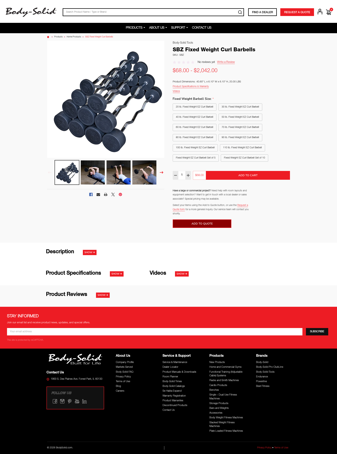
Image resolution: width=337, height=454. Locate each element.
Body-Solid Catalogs (174, 386)
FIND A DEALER (262, 12)
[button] (75, 359)
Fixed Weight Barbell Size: (193, 99)
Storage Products (218, 403)
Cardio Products (218, 385)
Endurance (262, 377)
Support (178, 28)
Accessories (215, 413)
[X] (113, 194)
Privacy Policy (123, 377)
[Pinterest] (120, 194)
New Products (217, 362)
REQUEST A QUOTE (297, 12)
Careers (120, 391)
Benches (214, 390)
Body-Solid (262, 362)
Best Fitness (262, 386)
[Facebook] (91, 194)
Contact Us (201, 28)
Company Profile (125, 362)
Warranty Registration (174, 396)
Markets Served (124, 367)
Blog (118, 386)
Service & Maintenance (175, 362)
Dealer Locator (170, 367)
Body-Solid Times (172, 381)
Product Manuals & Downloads (179, 372)
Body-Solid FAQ (124, 372)
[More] (144, 28)
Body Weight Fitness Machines (226, 418)
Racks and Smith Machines (224, 380)
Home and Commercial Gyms (225, 367)
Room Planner (170, 377)
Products (134, 28)
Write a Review (226, 62)
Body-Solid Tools (265, 372)
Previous (50, 172)
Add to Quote (202, 224)
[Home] (48, 37)
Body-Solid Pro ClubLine (269, 367)
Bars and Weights (219, 408)
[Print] (106, 194)
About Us (156, 28)
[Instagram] (62, 401)
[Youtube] (77, 401)
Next (161, 172)
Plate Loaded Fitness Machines (226, 431)
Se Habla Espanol (172, 391)
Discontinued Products (175, 405)
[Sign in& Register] (320, 11)
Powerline (261, 381)
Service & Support (177, 356)
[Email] (98, 194)
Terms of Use (123, 381)
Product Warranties (173, 401)
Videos (176, 91)
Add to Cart (248, 175)
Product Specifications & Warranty (191, 86)
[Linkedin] (84, 401)
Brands (261, 356)
